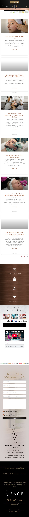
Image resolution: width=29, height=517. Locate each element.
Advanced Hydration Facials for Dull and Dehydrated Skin (14, 194)
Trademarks (25, 467)
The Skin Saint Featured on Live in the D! (15, 346)
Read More (14, 49)
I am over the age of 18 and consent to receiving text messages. (13, 415)
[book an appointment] (14, 297)
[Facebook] (11, 2)
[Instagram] (14, 2)
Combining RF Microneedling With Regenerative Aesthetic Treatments (14, 234)
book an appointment (15, 301)
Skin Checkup (14, 292)
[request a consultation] (14, 270)
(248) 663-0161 (14, 500)
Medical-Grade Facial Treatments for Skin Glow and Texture (14, 115)
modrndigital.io (20, 468)
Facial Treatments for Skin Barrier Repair (14, 156)
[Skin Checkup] (14, 288)
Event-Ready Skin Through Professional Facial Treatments (14, 76)
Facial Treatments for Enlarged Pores (14, 37)
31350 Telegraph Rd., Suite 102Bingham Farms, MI (14, 510)
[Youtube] (17, 2)
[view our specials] (14, 279)
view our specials (14, 283)
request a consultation (14, 273)
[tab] (14, 346)
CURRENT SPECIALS (14, 8)
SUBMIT (14, 418)
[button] (27, 6)
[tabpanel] (14, 335)
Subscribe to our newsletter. (10, 411)
